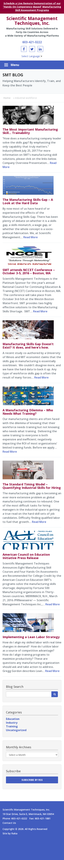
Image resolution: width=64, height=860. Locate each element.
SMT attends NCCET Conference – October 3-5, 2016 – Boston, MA (29, 271)
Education (12, 719)
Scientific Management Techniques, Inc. (32, 20)
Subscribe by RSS (32, 779)
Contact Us (9, 822)
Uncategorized (16, 730)
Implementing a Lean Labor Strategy (31, 637)
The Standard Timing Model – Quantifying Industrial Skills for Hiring (32, 486)
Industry (11, 722)
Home (6, 97)
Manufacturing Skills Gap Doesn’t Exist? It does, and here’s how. (28, 345)
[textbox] (29, 694)
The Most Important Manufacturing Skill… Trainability (30, 131)
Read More (30, 237)
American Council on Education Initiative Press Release (26, 556)
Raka (14, 833)
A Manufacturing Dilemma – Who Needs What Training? (28, 412)
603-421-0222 (32, 42)
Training (12, 726)
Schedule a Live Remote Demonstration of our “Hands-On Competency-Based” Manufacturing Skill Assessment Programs (32, 7)
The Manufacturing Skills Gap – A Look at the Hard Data (28, 201)
